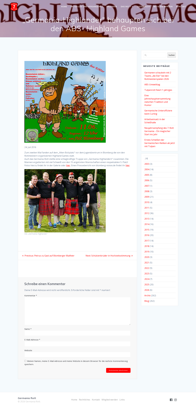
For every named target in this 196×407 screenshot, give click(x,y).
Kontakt (181, 6)
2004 (146, 169)
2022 (146, 268)
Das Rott (126, 6)
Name (27, 329)
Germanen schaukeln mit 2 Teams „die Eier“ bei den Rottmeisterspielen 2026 (157, 75)
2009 (146, 196)
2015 (146, 229)
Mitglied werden (163, 6)
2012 (146, 213)
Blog (146, 301)
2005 (146, 174)
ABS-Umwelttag (152, 84)
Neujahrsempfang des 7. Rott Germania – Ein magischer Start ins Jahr (159, 131)
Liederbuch (143, 6)
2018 (146, 246)
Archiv (147, 295)
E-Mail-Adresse (32, 339)
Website (28, 350)
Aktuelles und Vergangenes (87, 6)
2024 (146, 279)
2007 (146, 185)
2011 (146, 207)
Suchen (172, 55)
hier (68, 165)
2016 (146, 235)
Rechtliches (84, 399)
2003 (146, 163)
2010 (146, 202)
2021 (146, 262)
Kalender (112, 6)
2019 (146, 251)
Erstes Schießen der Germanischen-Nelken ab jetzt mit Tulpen (159, 143)
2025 (146, 284)
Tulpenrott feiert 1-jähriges (158, 90)
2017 (146, 240)
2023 (146, 273)
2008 (146, 191)
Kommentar (30, 295)
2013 (146, 218)
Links (122, 399)
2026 (146, 290)
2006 (146, 180)
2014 (146, 224)
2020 (146, 257)
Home (64, 6)
